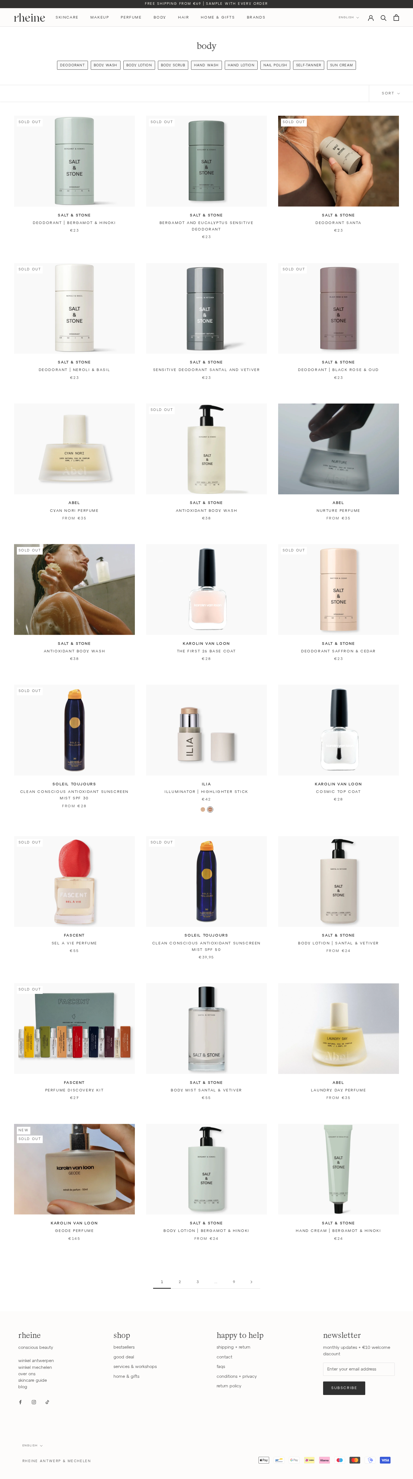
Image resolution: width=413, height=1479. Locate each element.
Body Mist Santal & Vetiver (206, 1090)
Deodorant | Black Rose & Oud (338, 370)
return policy (229, 1386)
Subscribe (344, 1388)
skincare (67, 17)
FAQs (221, 1367)
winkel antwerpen (36, 1361)
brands (256, 17)
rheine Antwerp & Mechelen (56, 1461)
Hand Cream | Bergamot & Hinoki (338, 1231)
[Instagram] (34, 1402)
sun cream (341, 65)
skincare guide (32, 1380)
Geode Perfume (74, 1231)
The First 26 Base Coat (206, 651)
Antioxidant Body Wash (206, 511)
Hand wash (206, 65)
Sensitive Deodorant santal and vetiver (206, 370)
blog (22, 1387)
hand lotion (241, 65)
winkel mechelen (35, 1367)
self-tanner (308, 65)
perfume (131, 17)
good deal (124, 1357)
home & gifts (218, 17)
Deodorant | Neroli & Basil (74, 370)
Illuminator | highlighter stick (206, 792)
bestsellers (124, 1347)
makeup (99, 17)
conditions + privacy (237, 1376)
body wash (105, 65)
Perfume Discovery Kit (74, 1090)
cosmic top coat (338, 792)
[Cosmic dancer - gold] (203, 809)
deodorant (72, 65)
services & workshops (135, 1367)
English (346, 17)
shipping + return (233, 1347)
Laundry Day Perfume (338, 1090)
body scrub (173, 65)
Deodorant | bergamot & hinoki (74, 223)
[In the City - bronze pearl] (210, 809)
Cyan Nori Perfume (74, 511)
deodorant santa (339, 223)
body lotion (139, 65)
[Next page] (251, 1282)
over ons (26, 1374)
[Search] (384, 18)
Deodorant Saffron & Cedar (338, 651)
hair (183, 17)
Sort (389, 93)
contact (224, 1357)
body (160, 17)
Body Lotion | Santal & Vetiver (338, 943)
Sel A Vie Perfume (74, 943)
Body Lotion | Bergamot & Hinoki (206, 1231)
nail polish (275, 65)
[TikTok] (47, 1402)
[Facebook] (20, 1402)
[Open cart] (396, 17)
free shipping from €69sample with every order (206, 4)
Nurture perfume (338, 511)
